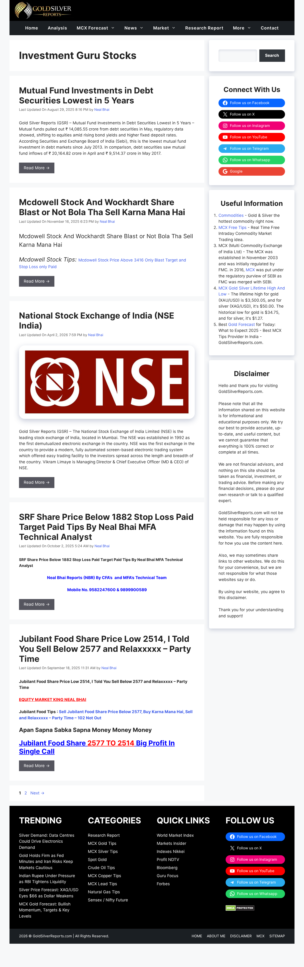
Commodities (231, 215)
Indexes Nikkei (171, 851)
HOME (197, 936)
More (239, 27)
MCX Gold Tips (102, 843)
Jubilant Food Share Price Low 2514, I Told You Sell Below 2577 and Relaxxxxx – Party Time (105, 649)
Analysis (57, 27)
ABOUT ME (216, 936)
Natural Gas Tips (104, 892)
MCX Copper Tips (104, 875)
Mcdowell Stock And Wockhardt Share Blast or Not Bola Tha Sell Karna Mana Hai (102, 207)
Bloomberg (167, 867)
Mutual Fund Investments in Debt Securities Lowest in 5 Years (86, 95)
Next (37, 793)
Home (31, 27)
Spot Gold (97, 859)
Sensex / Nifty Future (108, 900)
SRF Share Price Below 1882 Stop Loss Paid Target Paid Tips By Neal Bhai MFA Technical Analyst (106, 527)
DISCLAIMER (241, 936)
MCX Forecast (92, 27)
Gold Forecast (241, 324)
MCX (250, 269)
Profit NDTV (168, 859)
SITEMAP (277, 936)
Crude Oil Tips (101, 867)
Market (161, 27)
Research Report (204, 27)
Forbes (163, 883)
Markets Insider (171, 843)
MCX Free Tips (232, 227)
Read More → (37, 167)
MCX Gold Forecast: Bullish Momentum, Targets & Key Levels (45, 910)
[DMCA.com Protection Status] (240, 909)
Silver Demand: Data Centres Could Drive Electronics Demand (46, 841)
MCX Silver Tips (103, 851)
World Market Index (175, 835)
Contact (270, 27)
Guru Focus (167, 875)
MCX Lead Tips (102, 883)
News (130, 27)
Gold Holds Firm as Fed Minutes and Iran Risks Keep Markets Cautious (46, 861)
